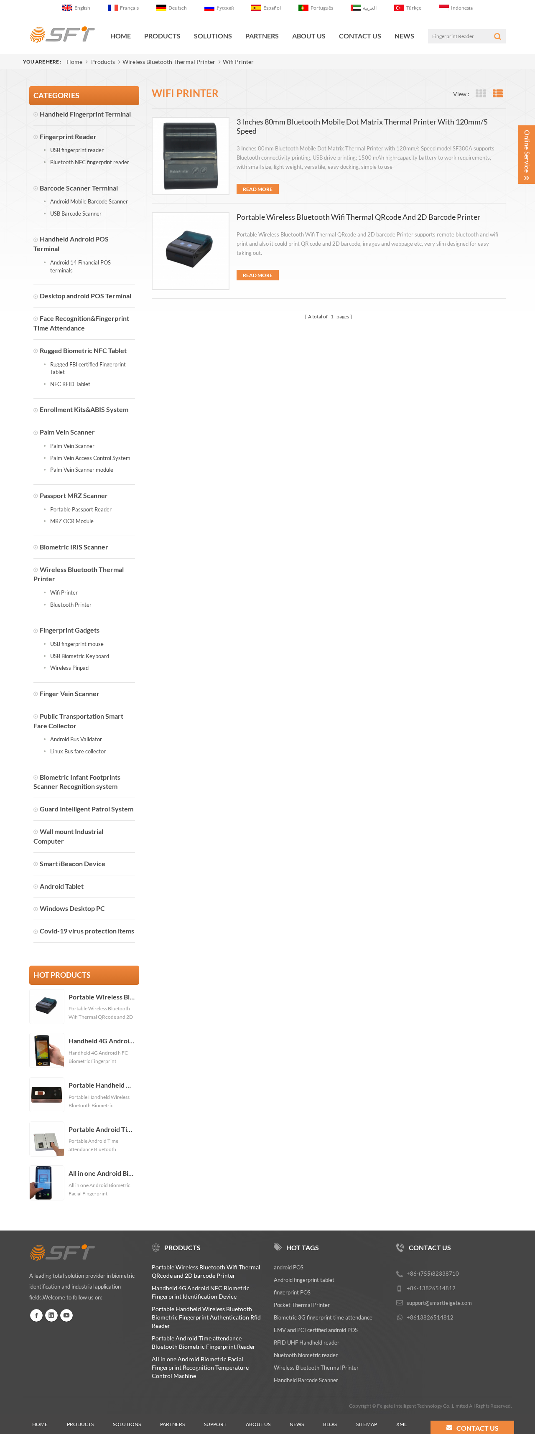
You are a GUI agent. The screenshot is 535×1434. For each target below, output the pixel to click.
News (404, 36)
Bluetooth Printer (71, 604)
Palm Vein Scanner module (81, 469)
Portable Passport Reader (81, 509)
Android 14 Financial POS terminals (80, 266)
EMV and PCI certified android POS (316, 1330)
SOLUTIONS (213, 36)
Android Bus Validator (76, 739)
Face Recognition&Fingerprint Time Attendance (81, 323)
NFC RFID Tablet (70, 384)
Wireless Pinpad (69, 667)
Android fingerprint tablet (304, 1279)
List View (497, 93)
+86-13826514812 (431, 1288)
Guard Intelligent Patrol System (86, 809)
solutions (127, 1424)
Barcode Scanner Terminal (79, 188)
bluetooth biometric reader (306, 1355)
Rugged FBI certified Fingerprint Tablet (88, 368)
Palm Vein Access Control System (90, 458)
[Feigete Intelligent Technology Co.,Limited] (62, 34)
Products (162, 36)
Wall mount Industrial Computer (68, 836)
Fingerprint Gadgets (69, 630)
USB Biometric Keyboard (79, 656)
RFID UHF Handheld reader (306, 1342)
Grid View (480, 93)
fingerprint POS (292, 1292)
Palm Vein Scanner (67, 432)
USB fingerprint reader (77, 150)
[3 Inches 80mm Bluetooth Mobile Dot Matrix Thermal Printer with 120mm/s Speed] (190, 156)
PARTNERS (262, 36)
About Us (309, 36)
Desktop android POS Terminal (85, 296)
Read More (258, 189)
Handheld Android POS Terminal (71, 243)
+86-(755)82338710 (433, 1273)
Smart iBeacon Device (72, 863)
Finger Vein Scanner (69, 693)
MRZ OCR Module (72, 521)
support (215, 1424)
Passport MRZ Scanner (74, 495)
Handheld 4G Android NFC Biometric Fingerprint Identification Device (102, 1041)
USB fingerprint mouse (77, 644)
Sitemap (366, 1424)
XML (401, 1424)
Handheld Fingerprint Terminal (85, 114)
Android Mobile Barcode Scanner (89, 201)
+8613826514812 (430, 1317)
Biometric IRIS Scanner (74, 547)
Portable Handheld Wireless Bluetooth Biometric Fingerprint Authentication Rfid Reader (102, 1085)
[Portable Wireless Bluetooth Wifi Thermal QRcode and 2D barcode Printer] (190, 251)
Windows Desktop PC (72, 908)
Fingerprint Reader (68, 136)
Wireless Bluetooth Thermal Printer (168, 61)
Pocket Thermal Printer (302, 1305)
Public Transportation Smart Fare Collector (78, 721)
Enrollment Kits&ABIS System (84, 409)
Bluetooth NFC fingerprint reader (89, 162)
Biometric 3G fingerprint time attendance (323, 1317)
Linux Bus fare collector (78, 751)
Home (120, 36)
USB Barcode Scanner (76, 213)
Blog (330, 1424)
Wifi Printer (238, 61)
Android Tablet (62, 886)
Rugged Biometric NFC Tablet (83, 350)
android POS (288, 1267)
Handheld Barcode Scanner (306, 1380)
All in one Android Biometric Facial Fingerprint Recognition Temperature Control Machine (102, 1173)
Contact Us (360, 36)
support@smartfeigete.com (439, 1302)
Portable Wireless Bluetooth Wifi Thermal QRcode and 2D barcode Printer (102, 997)
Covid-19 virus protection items (87, 931)
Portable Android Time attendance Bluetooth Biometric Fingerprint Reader (102, 1129)
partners (172, 1424)
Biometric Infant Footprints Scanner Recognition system (76, 782)
